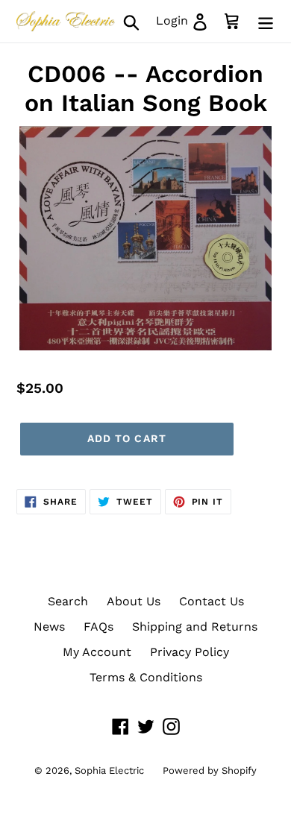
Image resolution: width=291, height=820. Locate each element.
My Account (97, 652)
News (49, 626)
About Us (133, 601)
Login (186, 20)
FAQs (98, 626)
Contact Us (211, 601)
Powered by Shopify (210, 770)
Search (68, 601)
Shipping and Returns (194, 626)
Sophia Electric (109, 770)
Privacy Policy (189, 652)
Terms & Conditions (146, 677)
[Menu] (265, 21)
